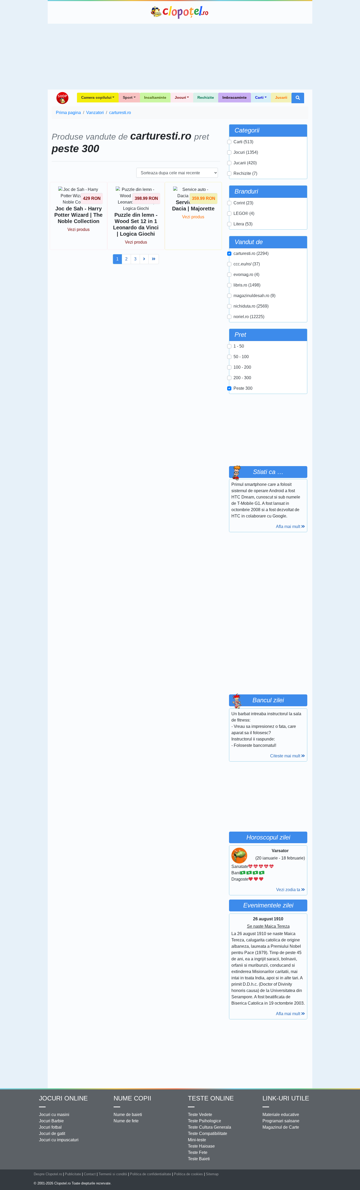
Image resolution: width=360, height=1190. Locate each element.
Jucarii (281, 97)
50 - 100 (241, 356)
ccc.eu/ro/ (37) (246, 264)
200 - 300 (242, 378)
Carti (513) (243, 142)
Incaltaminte (155, 97)
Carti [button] (259, 97)
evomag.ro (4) (246, 274)
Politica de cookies (188, 1174)
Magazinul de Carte (280, 1127)
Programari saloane (280, 1121)
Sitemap (212, 1174)
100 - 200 (242, 367)
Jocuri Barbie (51, 1121)
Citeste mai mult (285, 756)
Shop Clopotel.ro (62, 98)
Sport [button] (128, 97)
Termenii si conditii (113, 1174)
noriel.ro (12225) (248, 316)
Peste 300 (242, 388)
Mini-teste (197, 1140)
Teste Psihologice (204, 1121)
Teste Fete (197, 1152)
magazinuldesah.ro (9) (254, 295)
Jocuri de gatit (52, 1133)
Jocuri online (63, 1098)
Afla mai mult (288, 526)
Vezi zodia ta (288, 889)
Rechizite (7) (245, 173)
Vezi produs (78, 229)
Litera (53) (242, 224)
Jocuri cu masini (54, 1114)
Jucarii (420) (245, 163)
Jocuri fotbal (50, 1127)
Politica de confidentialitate (150, 1174)
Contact (90, 1174)
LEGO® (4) (243, 213)
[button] (297, 98)
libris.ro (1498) (246, 285)
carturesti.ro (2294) (251, 253)
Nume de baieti (128, 1114)
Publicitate (73, 1174)
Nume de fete (126, 1121)
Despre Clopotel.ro (48, 1174)
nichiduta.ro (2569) (251, 306)
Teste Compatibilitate (207, 1133)
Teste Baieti (199, 1159)
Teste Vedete (200, 1114)
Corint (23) (243, 203)
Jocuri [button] (180, 97)
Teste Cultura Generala (209, 1127)
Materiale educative (280, 1114)
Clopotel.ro (180, 12)
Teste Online (211, 1098)
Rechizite (205, 97)
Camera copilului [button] (96, 97)
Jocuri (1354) (245, 152)
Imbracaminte (234, 97)
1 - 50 (238, 346)
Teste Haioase (201, 1146)
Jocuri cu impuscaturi (59, 1140)
